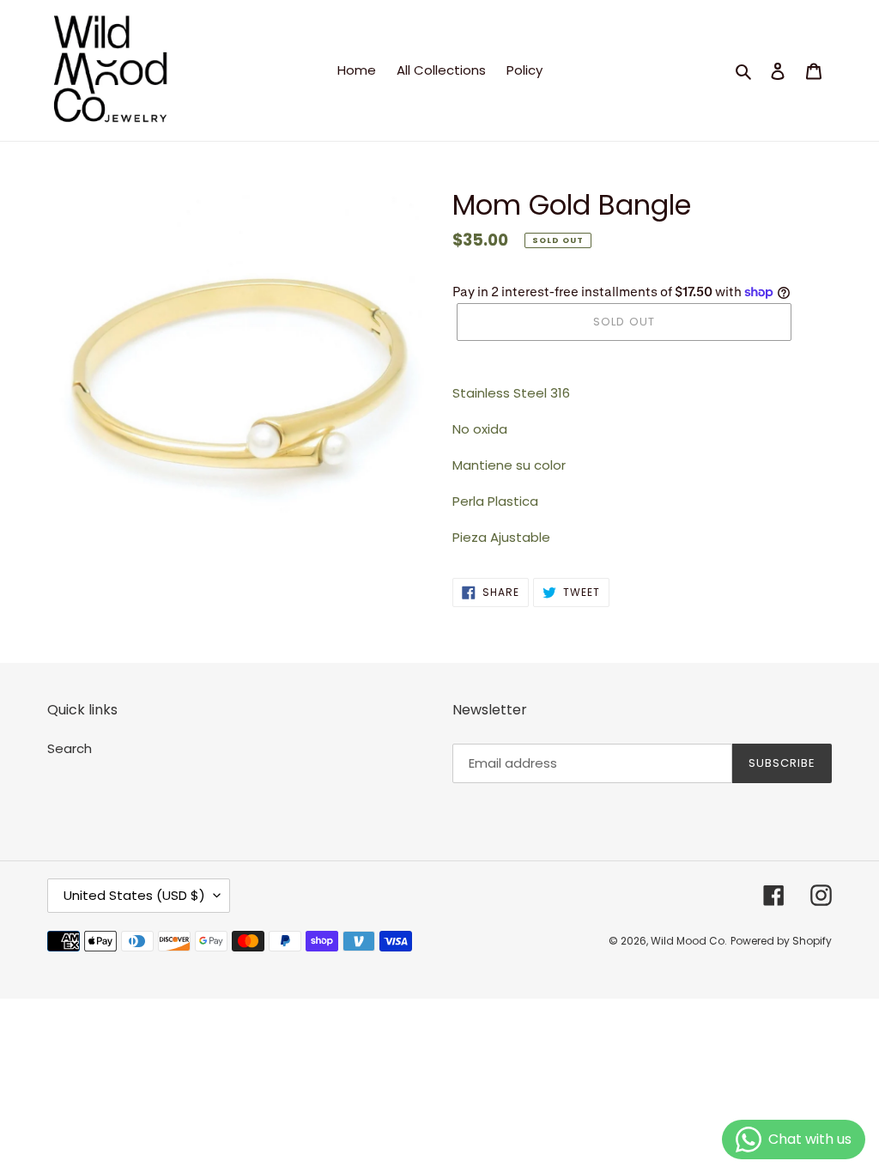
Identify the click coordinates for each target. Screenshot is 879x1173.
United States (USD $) (134, 895)
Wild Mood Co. (689, 940)
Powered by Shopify (781, 940)
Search (69, 748)
